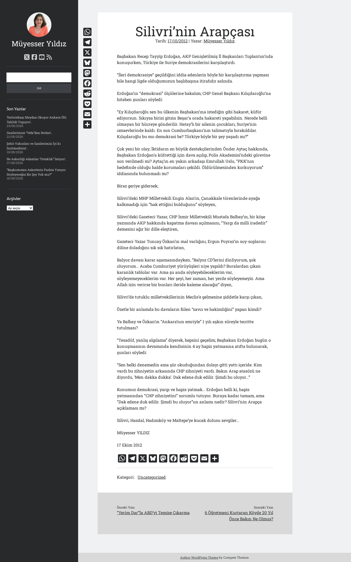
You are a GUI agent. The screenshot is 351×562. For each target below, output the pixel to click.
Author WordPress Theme (199, 557)
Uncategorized (151, 477)
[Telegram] (87, 42)
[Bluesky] (87, 63)
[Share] (87, 124)
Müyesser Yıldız (39, 43)
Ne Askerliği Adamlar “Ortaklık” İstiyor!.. (37, 159)
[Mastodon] (87, 73)
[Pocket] (87, 104)
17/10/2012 (178, 40)
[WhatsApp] (87, 32)
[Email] (87, 114)
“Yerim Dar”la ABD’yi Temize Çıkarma (153, 512)
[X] (87, 52)
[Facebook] (87, 83)
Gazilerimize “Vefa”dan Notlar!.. (29, 133)
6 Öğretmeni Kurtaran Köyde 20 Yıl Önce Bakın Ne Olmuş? (239, 515)
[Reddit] (87, 93)
